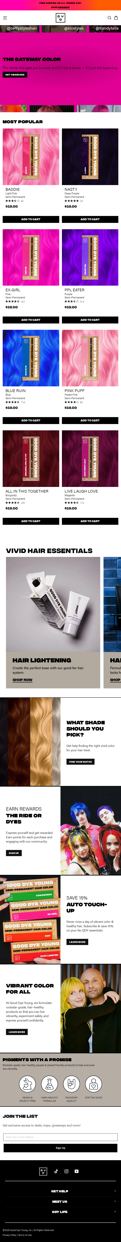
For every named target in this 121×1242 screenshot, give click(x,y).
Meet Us (59, 1201)
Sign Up (60, 1148)
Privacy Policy (9, 1234)
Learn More (17, 1032)
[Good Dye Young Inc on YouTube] (77, 1171)
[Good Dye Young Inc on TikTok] (56, 1171)
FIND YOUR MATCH (80, 761)
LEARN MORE (77, 942)
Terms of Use (25, 1234)
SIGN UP (14, 853)
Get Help (59, 1191)
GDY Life (59, 1211)
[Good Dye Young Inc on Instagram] (66, 1171)
